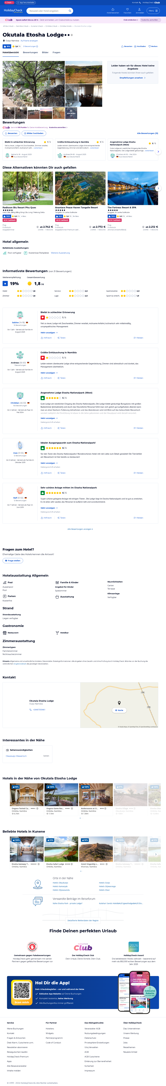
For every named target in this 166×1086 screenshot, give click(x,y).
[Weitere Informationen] (37, 227)
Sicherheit (89, 1066)
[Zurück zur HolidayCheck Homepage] (13, 11)
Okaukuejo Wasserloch (16, 756)
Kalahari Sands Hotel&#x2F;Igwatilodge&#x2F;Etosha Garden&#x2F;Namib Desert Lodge (121, 903)
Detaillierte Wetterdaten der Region (83, 920)
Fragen (56, 52)
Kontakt (135, 3)
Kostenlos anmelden (149, 20)
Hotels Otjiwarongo (107, 886)
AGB (87, 1052)
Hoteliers (50, 1029)
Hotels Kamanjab (60, 886)
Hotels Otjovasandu (61, 890)
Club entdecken (130, 20)
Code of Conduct (53, 1043)
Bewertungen (30, 52)
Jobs (125, 1043)
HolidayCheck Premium (18, 1057)
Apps (9, 1061)
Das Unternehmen (131, 1029)
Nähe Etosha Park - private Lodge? (67, 903)
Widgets (50, 1033)
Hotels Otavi (104, 890)
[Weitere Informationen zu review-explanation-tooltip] (37, 46)
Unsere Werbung (131, 1033)
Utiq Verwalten (91, 1047)
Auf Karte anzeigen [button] (29, 41)
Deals (8, 3)
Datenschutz (90, 1038)
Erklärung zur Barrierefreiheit (98, 1061)
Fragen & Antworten (16, 1038)
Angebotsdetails (20, 664)
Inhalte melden (14, 1071)
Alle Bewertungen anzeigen (79, 529)
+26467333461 (39, 709)
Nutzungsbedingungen (95, 1033)
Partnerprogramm (54, 1038)
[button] (34, 84)
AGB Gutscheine (92, 1057)
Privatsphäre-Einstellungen (97, 1043)
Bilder (45, 52)
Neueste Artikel (130, 1052)
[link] (113, 11)
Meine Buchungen (15, 1029)
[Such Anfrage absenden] (70, 11)
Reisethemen (129, 1047)
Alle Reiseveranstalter (17, 1066)
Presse (126, 1038)
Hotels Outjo (104, 882)
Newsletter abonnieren (17, 1047)
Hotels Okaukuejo (60, 882)
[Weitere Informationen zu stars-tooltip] (71, 35)
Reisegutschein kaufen (17, 1052)
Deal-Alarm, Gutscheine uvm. (20, 1043)
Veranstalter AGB (92, 1029)
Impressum (90, 1071)
